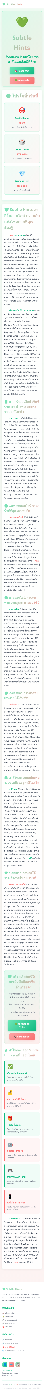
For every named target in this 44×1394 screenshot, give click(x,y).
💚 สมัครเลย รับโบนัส (22, 1025)
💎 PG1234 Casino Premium (13, 1350)
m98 (11, 235)
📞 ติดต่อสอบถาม (22, 1036)
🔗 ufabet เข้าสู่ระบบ (10, 1343)
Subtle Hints (12, 4)
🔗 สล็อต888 (7, 1339)
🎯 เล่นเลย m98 (22, 70)
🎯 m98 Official (8, 1347)
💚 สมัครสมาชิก (22, 80)
